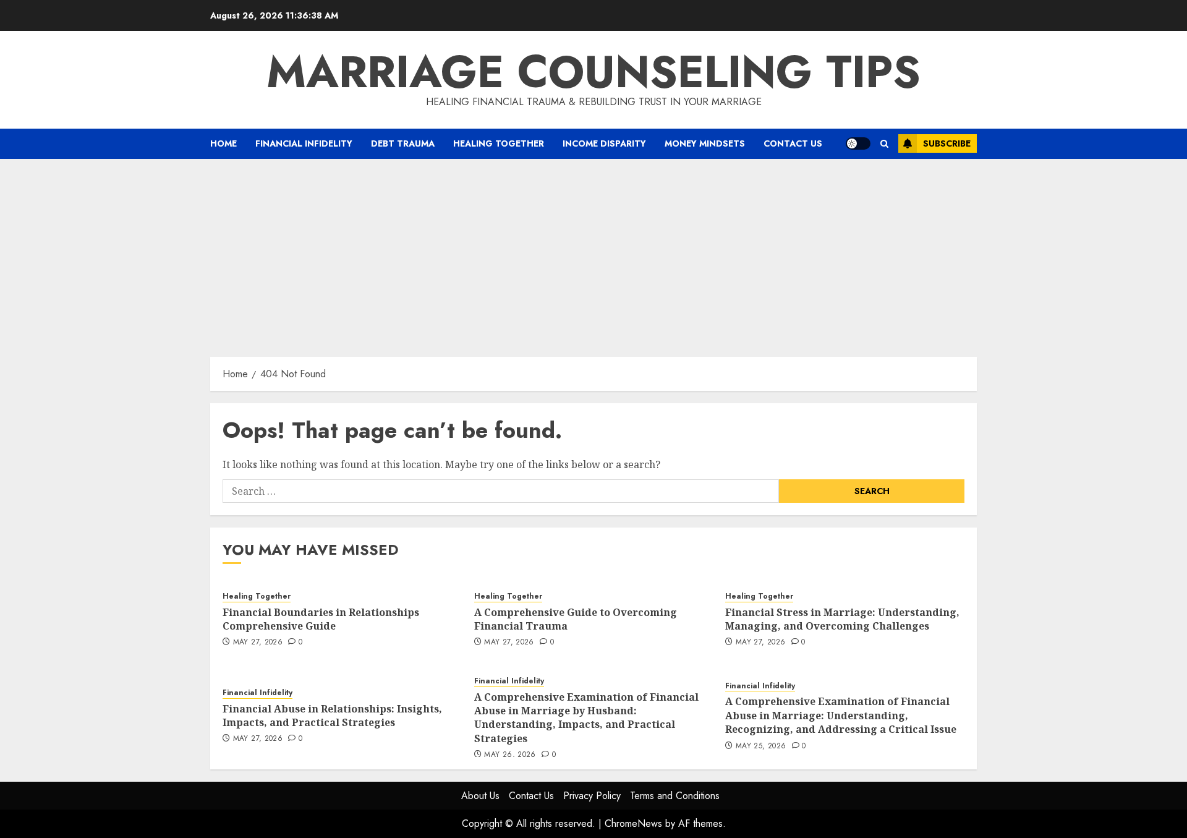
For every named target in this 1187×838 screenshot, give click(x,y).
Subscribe (947, 143)
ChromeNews (633, 823)
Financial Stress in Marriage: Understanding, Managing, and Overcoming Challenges (842, 619)
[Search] (884, 144)
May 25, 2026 (761, 746)
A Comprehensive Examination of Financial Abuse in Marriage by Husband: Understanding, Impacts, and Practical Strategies (586, 717)
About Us (480, 796)
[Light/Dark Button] (858, 143)
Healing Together (498, 143)
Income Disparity (604, 143)
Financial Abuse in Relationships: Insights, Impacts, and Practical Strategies (332, 715)
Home (223, 143)
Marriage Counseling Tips (593, 72)
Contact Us (793, 143)
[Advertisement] (593, 251)
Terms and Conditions (675, 796)
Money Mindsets (705, 143)
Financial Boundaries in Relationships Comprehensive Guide (321, 619)
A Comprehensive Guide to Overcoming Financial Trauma (575, 619)
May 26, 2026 (509, 755)
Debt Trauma (403, 143)
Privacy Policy (592, 796)
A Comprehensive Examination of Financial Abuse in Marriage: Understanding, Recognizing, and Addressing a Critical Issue (840, 715)
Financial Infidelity (303, 143)
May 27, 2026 (258, 643)
